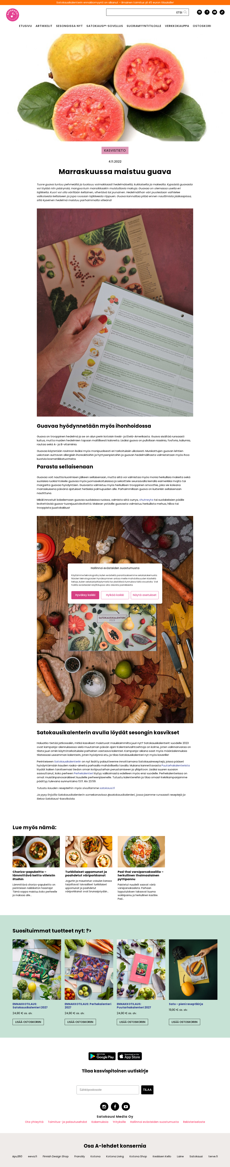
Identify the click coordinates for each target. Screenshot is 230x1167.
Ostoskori (202, 26)
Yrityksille (119, 1122)
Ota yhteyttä (34, 1122)
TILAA (147, 1089)
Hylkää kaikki (115, 595)
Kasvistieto (115, 150)
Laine (180, 1156)
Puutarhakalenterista (176, 765)
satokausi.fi (107, 788)
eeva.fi (32, 1156)
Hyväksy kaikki (85, 595)
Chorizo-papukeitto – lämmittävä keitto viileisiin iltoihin (34, 875)
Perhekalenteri (83, 773)
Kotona (95, 1156)
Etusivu (25, 26)
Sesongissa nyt (69, 26)
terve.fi (213, 1156)
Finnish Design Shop (56, 1156)
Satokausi (196, 1156)
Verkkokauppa (177, 26)
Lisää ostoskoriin (28, 1022)
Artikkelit (44, 26)
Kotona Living (115, 1156)
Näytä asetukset (145, 595)
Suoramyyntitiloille (144, 26)
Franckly (79, 1156)
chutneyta (146, 500)
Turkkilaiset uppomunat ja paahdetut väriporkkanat (86, 874)
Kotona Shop (138, 1156)
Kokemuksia (99, 1122)
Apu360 (17, 1156)
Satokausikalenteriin (67, 761)
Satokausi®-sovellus (104, 26)
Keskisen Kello (162, 1156)
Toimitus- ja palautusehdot (67, 1122)
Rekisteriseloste (194, 1122)
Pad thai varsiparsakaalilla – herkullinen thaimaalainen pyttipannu (141, 875)
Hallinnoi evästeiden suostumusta (154, 1122)
